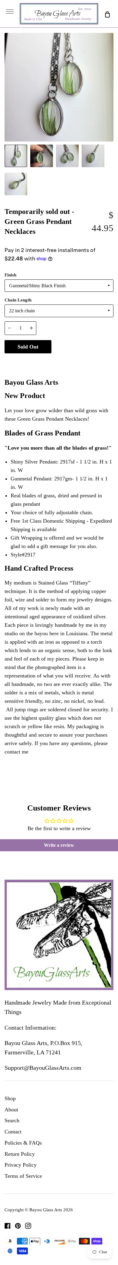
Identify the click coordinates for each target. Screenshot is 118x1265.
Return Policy (20, 1154)
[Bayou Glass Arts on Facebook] (8, 1226)
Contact (13, 1132)
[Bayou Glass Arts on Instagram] (28, 1226)
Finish (10, 274)
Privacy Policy (21, 1165)
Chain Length (18, 299)
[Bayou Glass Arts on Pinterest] (18, 1226)
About (11, 1110)
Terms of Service (23, 1176)
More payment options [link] (82, 361)
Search (12, 1120)
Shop (10, 1098)
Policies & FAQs (23, 1143)
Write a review (59, 845)
